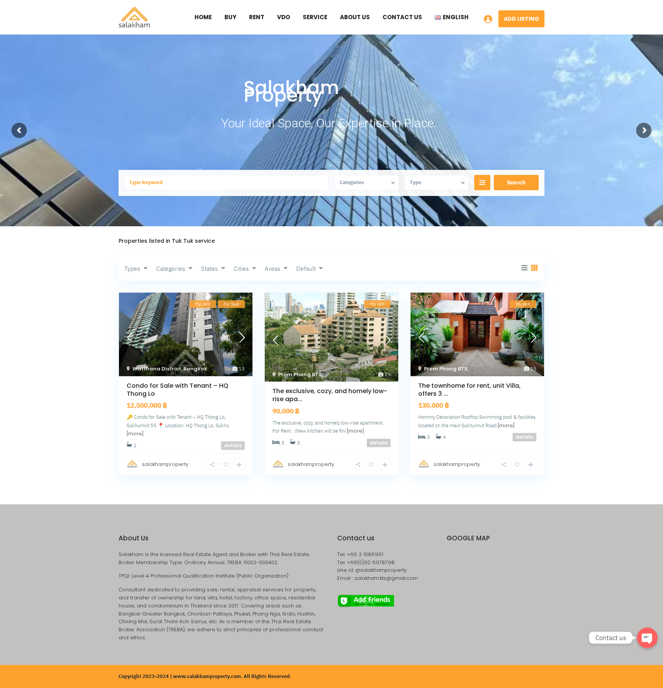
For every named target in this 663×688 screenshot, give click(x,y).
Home (203, 17)
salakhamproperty (165, 464)
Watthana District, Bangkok (169, 368)
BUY (230, 17)
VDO (283, 17)
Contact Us (402, 17)
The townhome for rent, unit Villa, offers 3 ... (469, 389)
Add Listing (521, 19)
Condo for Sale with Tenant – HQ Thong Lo (177, 389)
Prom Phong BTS (300, 374)
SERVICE (315, 17)
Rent (256, 17)
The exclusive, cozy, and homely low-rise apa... (329, 395)
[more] (135, 433)
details (233, 445)
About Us (355, 17)
